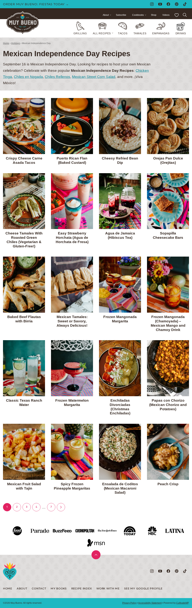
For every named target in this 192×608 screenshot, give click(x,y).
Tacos (123, 33)
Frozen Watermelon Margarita (72, 402)
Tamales (140, 33)
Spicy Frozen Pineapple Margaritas (72, 486)
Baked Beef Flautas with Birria (24, 319)
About (106, 15)
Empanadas (160, 33)
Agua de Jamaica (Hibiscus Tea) (120, 235)
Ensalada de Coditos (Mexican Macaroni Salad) (120, 488)
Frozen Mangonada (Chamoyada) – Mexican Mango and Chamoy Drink (168, 323)
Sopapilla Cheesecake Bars (168, 235)
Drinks (181, 33)
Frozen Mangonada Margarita (120, 319)
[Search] (185, 15)
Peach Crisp (168, 484)
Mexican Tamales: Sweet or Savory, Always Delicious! (72, 321)
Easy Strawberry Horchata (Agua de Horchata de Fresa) (72, 237)
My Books (59, 589)
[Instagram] (152, 4)
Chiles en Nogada (28, 77)
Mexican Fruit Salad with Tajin (24, 486)
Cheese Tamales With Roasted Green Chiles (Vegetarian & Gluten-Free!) (24, 239)
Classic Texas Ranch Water (24, 402)
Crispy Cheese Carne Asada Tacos (24, 160)
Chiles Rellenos (57, 77)
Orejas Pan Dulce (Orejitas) (168, 160)
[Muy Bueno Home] (22, 23)
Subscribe (121, 15)
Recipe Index (81, 589)
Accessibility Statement (150, 603)
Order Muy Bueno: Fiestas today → (36, 4)
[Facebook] (168, 4)
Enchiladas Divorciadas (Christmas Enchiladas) (120, 406)
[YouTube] (160, 4)
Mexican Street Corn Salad (93, 77)
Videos (166, 15)
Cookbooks (138, 15)
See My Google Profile (143, 589)
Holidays (15, 43)
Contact (39, 589)
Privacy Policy (129, 603)
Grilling (80, 33)
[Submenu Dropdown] (112, 33)
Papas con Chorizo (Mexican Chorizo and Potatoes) (168, 404)
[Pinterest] (176, 4)
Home (6, 43)
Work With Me (107, 589)
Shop (153, 15)
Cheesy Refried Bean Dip (120, 160)
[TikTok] (185, 4)
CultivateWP (182, 603)
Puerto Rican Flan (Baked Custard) (72, 160)
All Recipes (102, 33)
